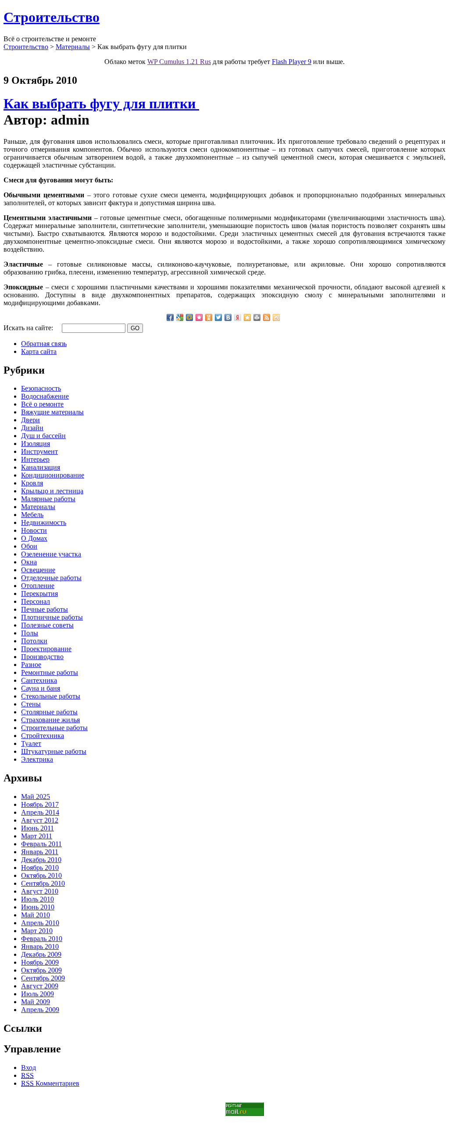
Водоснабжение (45, 396)
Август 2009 (39, 986)
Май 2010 (35, 915)
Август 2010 (39, 891)
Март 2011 (36, 836)
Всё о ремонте (42, 404)
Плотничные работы (52, 617)
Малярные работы (48, 499)
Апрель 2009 (40, 1009)
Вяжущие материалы (52, 412)
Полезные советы (47, 625)
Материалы (73, 46)
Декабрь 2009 (41, 954)
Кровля (32, 483)
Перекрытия (39, 593)
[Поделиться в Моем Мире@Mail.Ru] (189, 317)
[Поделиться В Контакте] (228, 317)
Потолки (34, 641)
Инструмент (39, 451)
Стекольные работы (50, 696)
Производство (42, 656)
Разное (31, 664)
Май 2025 (35, 796)
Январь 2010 (40, 946)
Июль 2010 (37, 899)
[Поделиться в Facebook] (170, 317)
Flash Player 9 (291, 61)
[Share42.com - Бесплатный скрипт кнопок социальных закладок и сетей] (276, 317)
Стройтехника (42, 735)
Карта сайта (39, 351)
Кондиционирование (52, 475)
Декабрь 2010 (41, 859)
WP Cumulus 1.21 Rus (179, 61)
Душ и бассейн (43, 435)
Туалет (31, 743)
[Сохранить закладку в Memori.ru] (199, 317)
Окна (29, 562)
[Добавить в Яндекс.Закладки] (237, 317)
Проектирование (46, 648)
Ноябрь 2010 (40, 867)
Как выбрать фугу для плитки (101, 103)
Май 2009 (35, 1001)
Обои (29, 546)
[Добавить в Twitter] (218, 317)
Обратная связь (44, 343)
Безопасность (41, 388)
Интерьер (35, 459)
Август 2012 (39, 820)
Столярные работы (49, 712)
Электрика (37, 759)
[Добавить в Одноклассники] (208, 317)
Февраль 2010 (41, 938)
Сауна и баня (40, 688)
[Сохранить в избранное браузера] (247, 317)
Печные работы (44, 609)
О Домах (34, 538)
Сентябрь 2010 (43, 883)
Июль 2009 (37, 994)
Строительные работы (54, 727)
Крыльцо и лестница (52, 491)
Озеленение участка (51, 554)
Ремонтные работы (49, 672)
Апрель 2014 (40, 812)
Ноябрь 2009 (40, 962)
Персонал (35, 601)
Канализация (40, 467)
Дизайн (32, 427)
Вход (28, 1067)
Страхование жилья (50, 720)
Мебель (32, 514)
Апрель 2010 (40, 923)
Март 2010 (37, 930)
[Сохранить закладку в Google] (179, 317)
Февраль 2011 (41, 844)
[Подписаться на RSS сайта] (266, 317)
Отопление (37, 585)
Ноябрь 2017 (40, 804)
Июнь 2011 (37, 828)
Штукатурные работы (53, 751)
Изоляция (35, 443)
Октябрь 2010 (41, 875)
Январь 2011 (39, 851)
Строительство (52, 17)
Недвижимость (43, 522)
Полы (29, 633)
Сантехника (39, 680)
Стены (31, 704)
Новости (34, 530)
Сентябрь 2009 (43, 978)
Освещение (38, 570)
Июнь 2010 (37, 907)
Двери (30, 420)
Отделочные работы (51, 577)
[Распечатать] (256, 317)
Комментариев (50, 1083)
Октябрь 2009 (41, 970)
